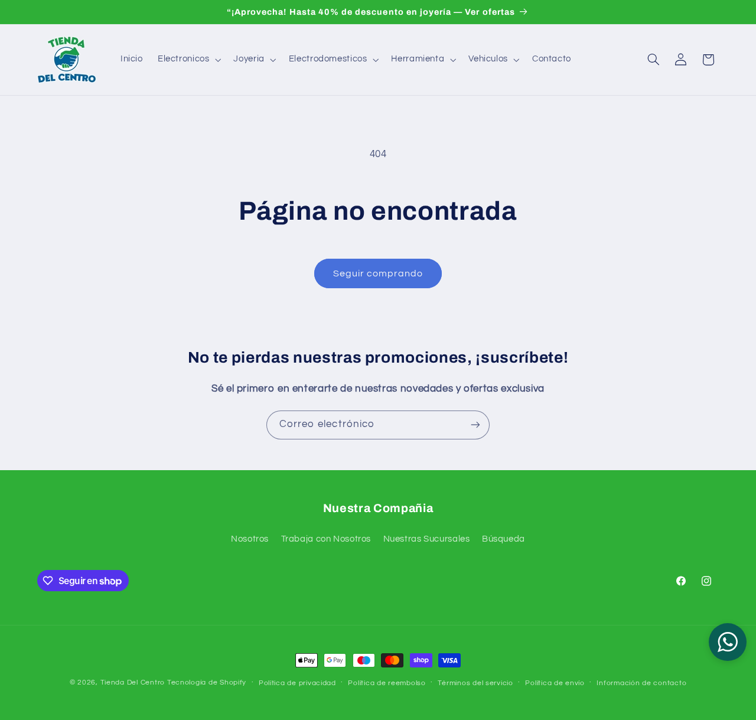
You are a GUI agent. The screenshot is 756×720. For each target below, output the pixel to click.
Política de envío (555, 683)
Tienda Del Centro (132, 682)
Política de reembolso (386, 683)
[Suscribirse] (475, 425)
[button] (188, 60)
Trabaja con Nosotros (326, 539)
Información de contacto (641, 683)
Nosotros (250, 539)
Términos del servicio (475, 683)
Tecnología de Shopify (206, 682)
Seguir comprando (378, 273)
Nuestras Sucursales (426, 539)
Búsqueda (503, 539)
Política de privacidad (297, 683)
